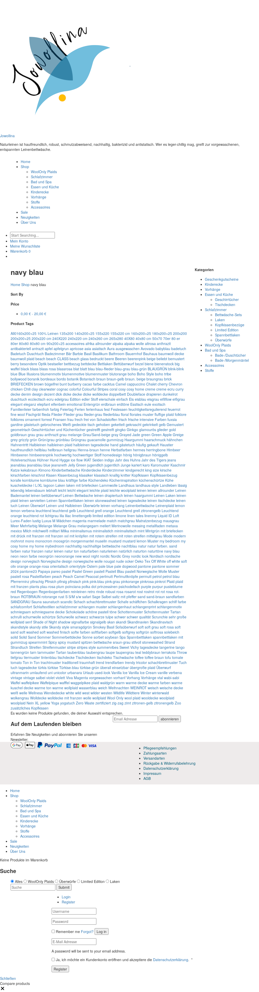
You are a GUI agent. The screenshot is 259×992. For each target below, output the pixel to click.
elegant (17, 404)
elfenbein (58, 404)
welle (23, 692)
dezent (49, 394)
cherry (163, 384)
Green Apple (162, 434)
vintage (16, 677)
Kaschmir (177, 465)
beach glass (79, 358)
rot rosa (167, 591)
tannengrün (20, 652)
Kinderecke (40, 191)
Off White (158, 561)
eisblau (140, 399)
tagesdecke (149, 647)
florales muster (142, 414)
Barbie (78, 353)
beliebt (162, 358)
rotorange (49, 596)
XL (37, 702)
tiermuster (32, 657)
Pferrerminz (20, 581)
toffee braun (154, 657)
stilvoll (136, 642)
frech (79, 419)
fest (107, 409)
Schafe (122, 601)
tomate (177, 657)
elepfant (43, 404)
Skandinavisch (161, 621)
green (145, 434)
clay (35, 389)
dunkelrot (170, 394)
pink (85, 581)
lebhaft (51, 490)
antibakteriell (21, 348)
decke (15, 394)
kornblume (30, 480)
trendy (130, 662)
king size (152, 470)
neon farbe (28, 556)
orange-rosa (39, 566)
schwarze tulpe (101, 616)
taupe (110, 652)
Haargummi (133, 439)
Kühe (169, 480)
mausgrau (171, 520)
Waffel (15, 682)
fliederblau (111, 414)
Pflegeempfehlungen (160, 748)
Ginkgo (132, 429)
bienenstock (164, 363)
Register (68, 901)
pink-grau (112, 581)
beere (109, 358)
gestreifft (93, 429)
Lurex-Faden (21, 520)
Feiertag (67, 409)
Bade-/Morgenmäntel (232, 360)
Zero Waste (85, 702)
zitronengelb (164, 702)
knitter (126, 475)
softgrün (142, 632)
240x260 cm (98, 338)
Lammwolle (108, 485)
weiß (14, 692)
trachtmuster (51, 662)
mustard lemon (134, 540)
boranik (33, 378)
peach (57, 576)
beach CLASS (57, 358)
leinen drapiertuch (108, 495)
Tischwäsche (123, 657)
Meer (15, 525)
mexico (16, 530)
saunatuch (51, 601)
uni (50, 672)
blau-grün (139, 368)
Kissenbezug (68, 475)
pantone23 (28, 571)
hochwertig (63, 454)
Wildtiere (133, 692)
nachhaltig (73, 546)
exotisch (158, 404)
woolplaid (166, 697)
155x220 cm (120, 333)
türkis (42, 667)
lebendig (17, 490)
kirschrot (38, 475)
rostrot (149, 591)
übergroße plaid (142, 667)
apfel (49, 348)
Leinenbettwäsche (140, 505)
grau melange (70, 434)
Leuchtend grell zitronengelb (138, 510)
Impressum (152, 773)
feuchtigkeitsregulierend (147, 409)
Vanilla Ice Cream (142, 672)
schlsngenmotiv (169, 606)
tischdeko (104, 657)
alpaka (118, 343)
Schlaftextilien (44, 606)
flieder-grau (93, 414)
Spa (122, 637)
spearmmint (37, 642)
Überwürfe (223, 339)
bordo (61, 378)
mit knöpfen (79, 535)
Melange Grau (64, 525)
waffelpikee (30, 682)
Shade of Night (45, 621)
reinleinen (79, 591)
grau (31, 434)
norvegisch (31, 561)
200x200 (180, 333)
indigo (109, 459)
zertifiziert (103, 702)
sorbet (99, 637)
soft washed (29, 632)
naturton (140, 551)
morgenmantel (82, 540)
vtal (160, 677)
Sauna (36, 601)
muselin (101, 540)
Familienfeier (21, 409)
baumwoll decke (171, 353)
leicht (62, 490)
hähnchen (175, 439)
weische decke (171, 687)
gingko (120, 429)
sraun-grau (122, 642)
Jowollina (7, 135)
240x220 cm (78, 338)
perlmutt (106, 576)
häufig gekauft (147, 444)
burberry (74, 384)
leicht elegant (78, 490)
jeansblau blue (38, 465)
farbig (54, 409)
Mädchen (63, 520)
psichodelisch (129, 586)
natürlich (125, 551)
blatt (83, 368)
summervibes (107, 647)
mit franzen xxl (57, 535)
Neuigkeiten (30, 217)
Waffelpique (49, 682)
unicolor (60, 672)
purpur (157, 586)
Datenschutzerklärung (161, 768)
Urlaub (88, 672)
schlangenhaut (120, 606)
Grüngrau (78, 439)
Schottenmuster (130, 611)
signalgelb (98, 621)
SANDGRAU (20, 601)
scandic (66, 601)
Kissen (51, 475)
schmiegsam (21, 611)
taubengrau (95, 652)
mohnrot (17, 540)
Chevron (175, 384)
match (112, 520)
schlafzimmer (66, 606)
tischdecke (66, 657)
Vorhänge (38, 196)
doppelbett (117, 394)
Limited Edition (227, 329)
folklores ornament (25, 419)
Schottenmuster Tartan (162, 611)
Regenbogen (27, 591)
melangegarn (88, 525)
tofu (168, 657)
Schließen (8, 978)
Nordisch (156, 556)
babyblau (163, 348)
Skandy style (59, 627)
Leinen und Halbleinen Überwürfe (73, 505)
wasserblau (88, 687)
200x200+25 (21, 338)
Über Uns (28, 222)
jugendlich (95, 465)
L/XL (38, 485)
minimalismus (81, 530)
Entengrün (91, 404)
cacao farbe (91, 384)
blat (76, 368)
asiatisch (99, 348)
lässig (182, 485)
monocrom (43, 540)
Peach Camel (73, 576)
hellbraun (55, 449)
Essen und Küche (45, 186)
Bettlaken (105, 363)
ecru (50, 399)
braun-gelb (115, 378)
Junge (126, 465)
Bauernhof (133, 353)
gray (114, 434)
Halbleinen (37, 444)
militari (54, 530)
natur (142, 546)
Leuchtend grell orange (95, 510)
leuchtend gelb (64, 510)
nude (120, 561)
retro (91, 591)
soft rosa (167, 627)
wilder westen (101, 692)
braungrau (154, 378)
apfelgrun (61, 348)
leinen (141, 490)
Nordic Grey (120, 556)
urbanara (74, 672)
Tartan (61, 652)
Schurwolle (65, 616)
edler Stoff (90, 399)
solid (14, 637)
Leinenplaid (165, 505)
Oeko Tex (142, 561)
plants (34, 586)
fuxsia (172, 419)
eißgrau (178, 399)
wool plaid (132, 697)
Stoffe (35, 202)
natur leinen (54, 551)
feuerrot (174, 409)
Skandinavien (138, 621)
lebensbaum (35, 490)
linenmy (150, 515)
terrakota (168, 652)
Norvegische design (56, 561)
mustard (114, 540)
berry (15, 363)
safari (86, 596)
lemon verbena (23, 510)
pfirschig (37, 581)
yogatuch (67, 702)
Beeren (121, 358)
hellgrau (70, 449)
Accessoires (40, 207)
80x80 (24, 343)
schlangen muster (92, 606)
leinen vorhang (112, 505)
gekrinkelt (150, 424)
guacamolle (96, 439)
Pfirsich (50, 581)
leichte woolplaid (123, 490)
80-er (175, 338)
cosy (122, 389)
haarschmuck (155, 439)
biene (149, 363)
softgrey (128, 632)
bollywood (19, 378)
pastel (66, 571)
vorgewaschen (100, 677)
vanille (163, 672)
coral (113, 389)
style (92, 647)
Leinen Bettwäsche (78, 495)
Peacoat (92, 576)
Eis (131, 399)
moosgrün (61, 540)
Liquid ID (165, 515)
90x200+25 (55, 343)
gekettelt (118, 424)
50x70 (157, 338)
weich (102, 687)
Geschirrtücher (227, 299)
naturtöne (155, 551)
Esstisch (136, 404)
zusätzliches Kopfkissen (30, 708)
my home (36, 546)
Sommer (44, 637)
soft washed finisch (55, 632)
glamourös (147, 429)
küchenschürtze (151, 480)
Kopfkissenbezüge (229, 324)
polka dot (89, 586)
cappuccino (136, 384)
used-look (102, 672)
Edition (75, 399)
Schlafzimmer (42, 176)
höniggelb (160, 454)
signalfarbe (80, 621)
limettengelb (82, 515)
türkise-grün (89, 667)
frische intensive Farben (147, 419)
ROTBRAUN (30, 596)
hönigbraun (142, 454)
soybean (111, 637)
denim (26, 394)
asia (87, 348)
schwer (120, 616)
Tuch (183, 662)
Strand (169, 642)
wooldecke (149, 697)
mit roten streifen (131, 535)
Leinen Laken (165, 495)
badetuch (178, 348)
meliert (105, 525)
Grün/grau (46, 439)
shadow (64, 621)
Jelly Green (77, 465)
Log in (101, 931)
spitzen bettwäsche (96, 642)
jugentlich (112, 465)
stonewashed (152, 642)
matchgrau (126, 520)
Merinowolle (121, 525)
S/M (72, 596)
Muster (153, 540)
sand (141, 596)
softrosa (156, 632)
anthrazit (164, 343)
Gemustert (175, 424)
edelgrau (62, 399)
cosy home (135, 389)
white (70, 692)
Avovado (148, 348)
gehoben (103, 424)
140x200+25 (84, 333)
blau (91, 368)
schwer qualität (139, 616)
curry (180, 389)
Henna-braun (88, 449)
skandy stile (38, 627)
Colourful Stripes (95, 389)
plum (60, 586)
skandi (121, 621)
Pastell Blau (114, 571)
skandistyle (19, 627)
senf (28, 621)
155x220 (102, 333)
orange (22, 566)
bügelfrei (52, 384)
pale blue (106, 566)
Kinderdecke (91, 470)
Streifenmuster (54, 647)
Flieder (56, 414)
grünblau (63, 439)
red (13, 591)
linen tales (135, 515)
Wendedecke (54, 692)
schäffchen (138, 601)
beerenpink (137, 358)
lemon (180, 505)
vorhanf (119, 677)
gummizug (115, 439)
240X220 (59, 338)
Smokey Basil (103, 627)
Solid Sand (27, 637)
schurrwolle (32, 616)
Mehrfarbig (28, 525)
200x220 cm (41, 338)
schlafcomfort (21, 606)
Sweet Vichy (129, 647)
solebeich (171, 632)
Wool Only (115, 697)
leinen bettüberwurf (46, 495)
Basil (88, 353)
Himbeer (173, 449)
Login (66, 896)
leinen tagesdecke (131, 500)
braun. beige (135, 378)
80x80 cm (38, 343)
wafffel (64, 682)
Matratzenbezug (149, 520)
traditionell (70, 662)
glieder (162, 429)
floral (125, 414)
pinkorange (130, 581)
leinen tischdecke (161, 500)
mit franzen (35, 535)
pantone (144, 566)
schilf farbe (177, 601)
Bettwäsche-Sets (228, 314)
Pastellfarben (40, 576)
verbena (175, 672)
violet (50, 677)
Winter (146, 692)
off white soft (177, 561)
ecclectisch (37, 399)
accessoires (75, 343)
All (12, 333)
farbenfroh (40, 409)
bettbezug (72, 363)
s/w (78, 596)
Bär (69, 353)
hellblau (40, 449)
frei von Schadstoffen (100, 419)
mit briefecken (172, 530)
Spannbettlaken (139, 637)
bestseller (55, 363)
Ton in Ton (31, 662)
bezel (139, 363)
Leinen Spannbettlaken (65, 500)
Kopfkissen (140, 475)
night (95, 556)
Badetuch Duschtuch (27, 353)
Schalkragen (158, 601)
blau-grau (122, 368)
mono (29, 540)
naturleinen (109, 551)
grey (14, 439)
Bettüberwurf (124, 363)
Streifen (35, 647)
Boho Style (145, 373)
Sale (24, 212)
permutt (145, 576)
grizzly (24, 439)
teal (138, 652)
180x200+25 (162, 333)
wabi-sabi (171, 677)
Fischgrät (33, 414)
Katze (15, 470)
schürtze (49, 616)
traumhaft (87, 662)
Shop (25, 166)
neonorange (64, 556)
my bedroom (170, 540)
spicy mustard (69, 642)
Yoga (55, 702)
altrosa (150, 343)
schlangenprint (144, 606)
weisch (153, 687)
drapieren (154, 394)
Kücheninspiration (123, 480)
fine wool (18, 414)
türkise (53, 667)
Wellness (35, 692)
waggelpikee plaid (85, 682)
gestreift (107, 429)
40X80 (129, 338)
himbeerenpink (41, 454)
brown (39, 384)
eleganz (30, 404)
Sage (96, 596)
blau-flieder (105, 368)
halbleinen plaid (59, 444)
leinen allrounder (160, 490)
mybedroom (54, 546)
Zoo (178, 702)
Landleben (168, 485)
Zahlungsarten (155, 753)
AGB (147, 778)
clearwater (47, 389)
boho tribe (163, 373)
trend (100, 662)
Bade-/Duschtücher (230, 355)
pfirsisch (74, 581)
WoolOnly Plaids (44, 171)
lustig (36, 520)
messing (138, 525)
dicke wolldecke (95, 394)
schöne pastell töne (101, 611)
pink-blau (97, 581)
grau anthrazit (47, 434)
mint (141, 530)
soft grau (152, 627)
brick (168, 378)
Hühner (43, 459)
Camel (121, 384)
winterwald (160, 692)
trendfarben (114, 662)
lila (62, 515)
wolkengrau (20, 697)
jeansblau (18, 465)
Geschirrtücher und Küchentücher (58, 429)
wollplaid (99, 697)
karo (146, 465)
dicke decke (72, 394)
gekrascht (133, 424)
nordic (105, 556)
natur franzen (33, 551)
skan (111, 621)
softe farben (80, 632)
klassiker (86, 475)
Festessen (119, 409)
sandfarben (175, 596)
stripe (71, 647)
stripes (82, 647)
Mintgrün (152, 530)
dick (59, 394)
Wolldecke (38, 697)
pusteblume (173, 586)
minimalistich (103, 530)
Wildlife (119, 692)
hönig (127, 454)
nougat (109, 561)
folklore (180, 414)
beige (151, 358)
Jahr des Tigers (153, 459)
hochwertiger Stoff (87, 454)
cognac (62, 389)
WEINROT (138, 687)
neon (15, 556)
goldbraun (19, 434)
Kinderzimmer (113, 470)
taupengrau (125, 652)
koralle (16, 480)
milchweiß (40, 530)
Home (25, 161)
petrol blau (171, 576)
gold (172, 429)
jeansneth (59, 465)
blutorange (118, 373)
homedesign (112, 454)
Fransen (59, 419)
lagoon (49, 485)
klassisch (101, 475)
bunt (63, 384)
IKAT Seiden (93, 459)
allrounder (103, 343)
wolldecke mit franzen (65, 697)
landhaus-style (147, 485)
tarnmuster (46, 652)
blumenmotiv (50, 373)
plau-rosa (47, 586)
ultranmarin (20, 672)
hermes (139, 449)
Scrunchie (160, 616)
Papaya (44, 571)
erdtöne (123, 404)
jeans (171, 459)
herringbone (156, 449)
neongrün (46, 556)
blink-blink (176, 368)
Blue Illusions (28, 373)
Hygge (64, 459)
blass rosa (47, 368)
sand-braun (155, 596)
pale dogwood (125, 566)
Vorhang (133, 677)
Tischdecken (86, 657)
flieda (46, 414)
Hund (54, 459)
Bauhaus (150, 353)
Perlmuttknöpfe (126, 576)
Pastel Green (82, 571)
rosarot (130, 591)
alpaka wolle (134, 343)
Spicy (52, 642)
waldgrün (107, 682)
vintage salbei (34, 677)
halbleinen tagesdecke (91, 444)
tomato (16, 662)
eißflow (165, 399)
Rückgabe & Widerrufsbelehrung (169, 763)
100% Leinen (47, 333)
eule (147, 404)
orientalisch (59, 566)
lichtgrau (52, 515)
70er (166, 338)
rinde (100, 591)
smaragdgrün (81, 627)
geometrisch (20, 429)
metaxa (172, 525)
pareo (55, 571)
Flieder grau (73, 414)
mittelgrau (154, 535)
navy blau (172, 551)
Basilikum (100, 353)
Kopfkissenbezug (163, 475)
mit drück (18, 535)
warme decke (136, 682)
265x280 (116, 338)
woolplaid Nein (22, 702)
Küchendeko (98, 480)
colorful (75, 389)
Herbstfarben (121, 449)
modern (180, 535)
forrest (46, 419)
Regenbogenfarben (54, 591)
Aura (111, 348)
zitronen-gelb (142, 702)
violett (60, 677)
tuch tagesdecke (24, 667)
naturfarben (89, 551)
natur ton (71, 551)
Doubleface (136, 394)
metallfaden (155, 525)
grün (33, 439)
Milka (65, 530)
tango (180, 647)
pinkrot (160, 581)
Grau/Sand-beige (96, 434)
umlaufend (38, 672)
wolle (87, 697)
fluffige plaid (164, 414)
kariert (137, 465)
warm (120, 682)
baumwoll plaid (22, 358)
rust (61, 596)
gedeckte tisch (83, 424)
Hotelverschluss (23, 459)
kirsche (165, 470)
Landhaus (127, 485)
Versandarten (154, 758)
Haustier (166, 444)
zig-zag (117, 702)
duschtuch (19, 399)
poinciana (73, 586)
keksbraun (29, 470)
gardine (17, 424)
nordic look (139, 556)
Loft (176, 515)
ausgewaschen (128, 348)
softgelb (115, 632)
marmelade (97, 520)
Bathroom (116, 353)
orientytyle (77, 566)
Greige (178, 434)
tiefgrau (17, 657)
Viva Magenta (77, 677)
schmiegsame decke (48, 611)
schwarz (81, 616)
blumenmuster (97, 373)
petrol (157, 576)
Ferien (80, 409)
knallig (115, 475)
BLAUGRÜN (157, 368)
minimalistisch (125, 530)
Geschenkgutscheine (222, 279)
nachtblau (129, 546)
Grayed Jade (129, 434)
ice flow (77, 459)
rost (140, 591)
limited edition (104, 515)
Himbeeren (19, 454)
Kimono (44, 470)
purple (146, 586)
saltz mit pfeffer (124, 596)
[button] (2, 989)
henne (105, 449)
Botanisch (87, 378)
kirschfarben (20, 475)
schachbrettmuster (101, 601)
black (25, 368)
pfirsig (62, 581)
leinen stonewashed (100, 500)
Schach (79, 601)
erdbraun (108, 404)
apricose (76, 348)
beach (40, 358)
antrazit (38, 348)
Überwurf (163, 667)
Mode (167, 535)
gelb (162, 424)
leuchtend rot (33, 515)
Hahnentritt (19, 444)
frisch (122, 419)
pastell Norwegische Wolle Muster (152, 571)
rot (157, 591)
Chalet (151, 384)
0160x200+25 (25, 333)
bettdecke (89, 363)
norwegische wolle (88, 561)
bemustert (176, 358)
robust (110, 591)
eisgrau (153, 399)
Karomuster (160, 465)
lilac (68, 515)
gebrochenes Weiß (55, 424)
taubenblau (76, 652)
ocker (129, 561)
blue (14, 373)
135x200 (66, 333)
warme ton (42, 687)
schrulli (16, 616)
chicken (17, 389)
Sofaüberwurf (126, 627)
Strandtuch (19, 647)
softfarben (99, 632)
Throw (182, 652)
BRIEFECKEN (22, 384)
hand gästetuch (122, 444)
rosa (119, 591)
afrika (89, 343)
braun (101, 378)
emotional (74, 404)
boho (132, 373)
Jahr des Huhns (127, 459)
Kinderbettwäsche (66, 470)
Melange (45, 525)
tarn (33, 652)
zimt (127, 702)
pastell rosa (20, 576)
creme (150, 389)
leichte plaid (99, 490)
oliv (13, 566)
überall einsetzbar (114, 667)
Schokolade (75, 611)
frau (70, 419)
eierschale (107, 399)
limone (121, 515)
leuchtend (43, 510)
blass (34, 368)
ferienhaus (94, 409)
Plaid (171, 581)
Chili (27, 389)
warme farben (159, 682)
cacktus (108, 384)
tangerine (167, 647)
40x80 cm (143, 338)
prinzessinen (107, 586)
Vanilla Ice (119, 672)
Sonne (87, 637)
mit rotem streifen (103, 535)
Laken (60, 485)
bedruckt (97, 358)
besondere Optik (33, 363)
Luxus (46, 520)
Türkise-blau (69, 667)
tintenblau (49, 657)
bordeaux (48, 378)
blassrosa (64, 368)
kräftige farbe (76, 480)
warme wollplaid (65, 687)
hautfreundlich (22, 449)
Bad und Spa (41, 181)
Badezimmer (55, 353)
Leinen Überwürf (31, 505)
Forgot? (87, 931)
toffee (139, 657)
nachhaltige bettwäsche (101, 546)
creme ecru (165, 389)
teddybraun (151, 652)
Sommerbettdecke (66, 637)
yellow (45, 702)
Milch (27, 530)
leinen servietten (32, 500)
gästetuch (31, 424)
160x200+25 (141, 333)
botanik (73, 378)
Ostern (92, 566)
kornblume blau (52, 480)
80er (14, 343)
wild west (82, 692)
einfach (122, 399)
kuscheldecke (21, 485)
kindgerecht (134, 470)
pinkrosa (147, 581)
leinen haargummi (138, 495)
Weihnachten (118, 687)
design (37, 394)
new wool (82, 556)
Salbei (106, 596)
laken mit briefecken (82, 485)
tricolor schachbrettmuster (157, 662)
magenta (79, 520)
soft (141, 627)
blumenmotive (73, 373)
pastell (99, 571)
